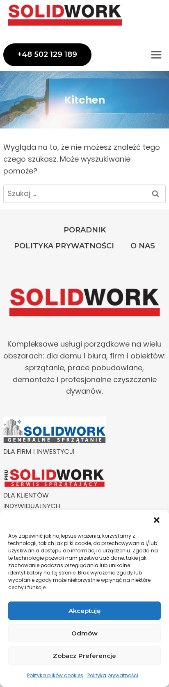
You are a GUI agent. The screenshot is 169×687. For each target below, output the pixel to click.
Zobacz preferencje (84, 656)
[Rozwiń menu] (156, 55)
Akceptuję (84, 611)
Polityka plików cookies (55, 675)
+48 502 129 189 (47, 54)
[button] (157, 520)
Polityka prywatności (112, 675)
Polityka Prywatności (64, 245)
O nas (142, 245)
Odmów (84, 633)
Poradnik (85, 229)
